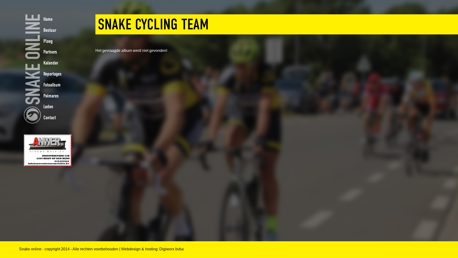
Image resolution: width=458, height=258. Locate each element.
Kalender (50, 63)
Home (47, 19)
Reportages (52, 74)
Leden (48, 106)
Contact (49, 117)
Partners (50, 52)
